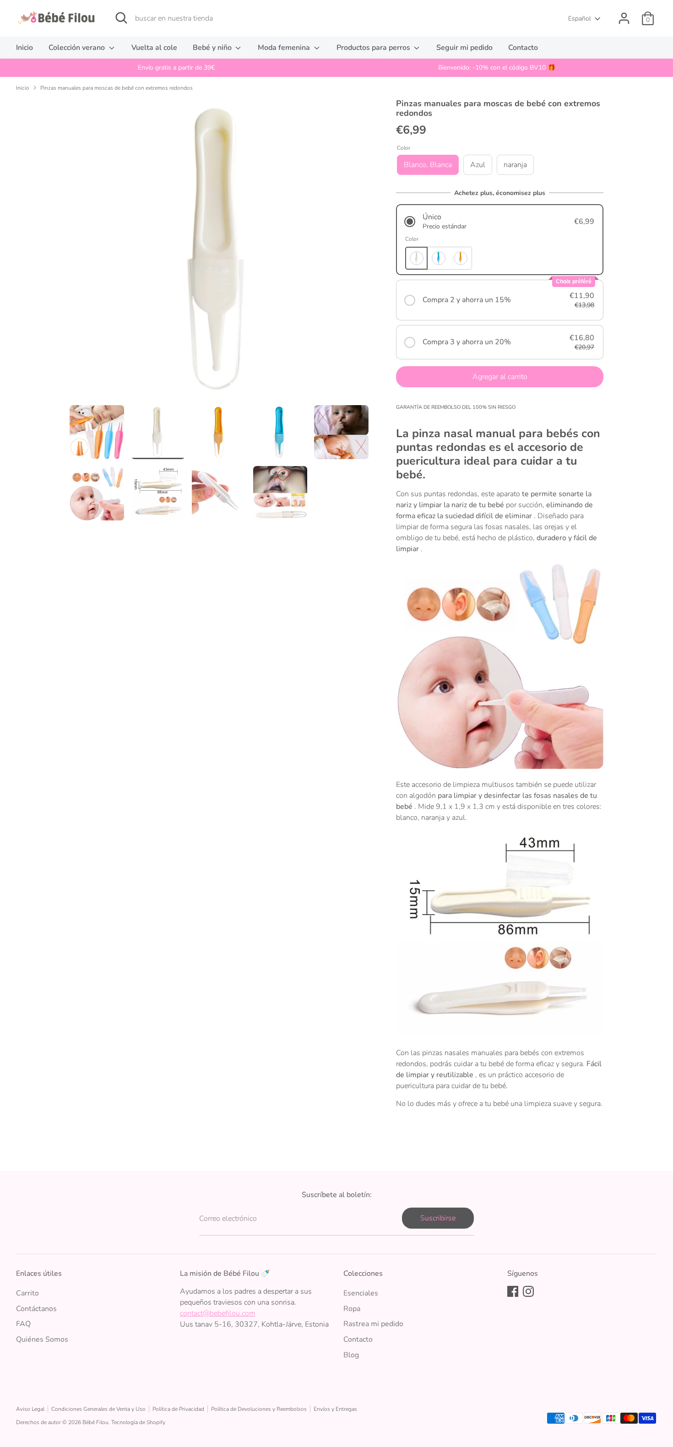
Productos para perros (374, 48)
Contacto (523, 48)
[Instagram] (528, 1291)
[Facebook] (512, 1291)
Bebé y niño (213, 48)
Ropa (351, 1309)
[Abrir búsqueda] (121, 18)
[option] (176, 68)
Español (579, 18)
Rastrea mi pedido (373, 1324)
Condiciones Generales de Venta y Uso (98, 1409)
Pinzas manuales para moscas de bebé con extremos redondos (116, 88)
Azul (477, 165)
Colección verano (78, 48)
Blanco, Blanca (428, 165)
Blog (351, 1355)
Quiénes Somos (42, 1339)
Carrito (27, 1293)
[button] (499, 221)
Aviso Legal (30, 1409)
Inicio (24, 48)
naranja (515, 165)
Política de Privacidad (178, 1409)
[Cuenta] (624, 18)
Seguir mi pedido (464, 48)
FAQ (23, 1324)
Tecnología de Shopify (138, 1422)
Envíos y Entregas (335, 1409)
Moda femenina (285, 48)
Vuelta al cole (154, 48)
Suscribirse (438, 1218)
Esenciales (360, 1293)
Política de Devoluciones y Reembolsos (259, 1409)
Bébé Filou (95, 1422)
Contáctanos (36, 1309)
